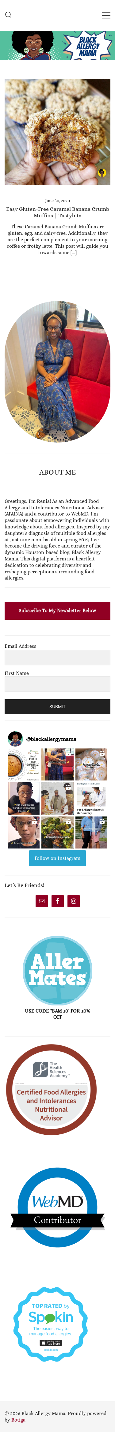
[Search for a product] (8, 15)
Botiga (18, 1420)
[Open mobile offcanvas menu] (106, 15)
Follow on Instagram (57, 858)
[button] (7, 297)
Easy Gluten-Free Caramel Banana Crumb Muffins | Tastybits (57, 212)
